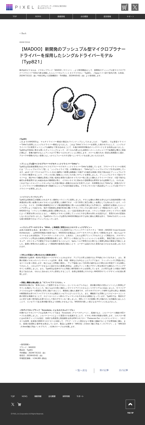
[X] (13, 404)
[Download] (130, 404)
